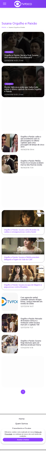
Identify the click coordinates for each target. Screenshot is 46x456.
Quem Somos (21, 424)
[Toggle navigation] (4, 4)
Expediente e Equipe (21, 428)
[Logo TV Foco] (23, 4)
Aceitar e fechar (23, 440)
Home (4, 27)
